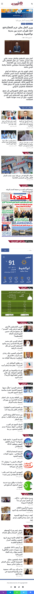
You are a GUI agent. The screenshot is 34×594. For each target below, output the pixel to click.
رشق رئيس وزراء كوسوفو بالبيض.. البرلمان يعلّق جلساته (12, 531)
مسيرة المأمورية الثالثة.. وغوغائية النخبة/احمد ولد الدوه (22, 509)
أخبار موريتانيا (20, 20)
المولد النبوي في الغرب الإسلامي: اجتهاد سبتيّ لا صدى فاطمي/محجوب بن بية (12, 426)
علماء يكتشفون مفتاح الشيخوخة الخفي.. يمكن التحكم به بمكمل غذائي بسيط (11, 561)
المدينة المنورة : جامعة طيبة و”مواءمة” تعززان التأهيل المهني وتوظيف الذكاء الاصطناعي (12, 442)
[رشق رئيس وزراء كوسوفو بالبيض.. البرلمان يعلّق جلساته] (28, 532)
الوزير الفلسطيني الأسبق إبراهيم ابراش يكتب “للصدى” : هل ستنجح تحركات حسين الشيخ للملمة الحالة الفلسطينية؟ (11, 331)
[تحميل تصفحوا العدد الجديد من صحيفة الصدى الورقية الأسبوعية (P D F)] (17, 237)
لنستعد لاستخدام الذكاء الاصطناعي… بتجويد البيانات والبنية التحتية (12, 453)
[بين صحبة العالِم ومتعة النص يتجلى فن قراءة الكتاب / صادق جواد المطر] (28, 416)
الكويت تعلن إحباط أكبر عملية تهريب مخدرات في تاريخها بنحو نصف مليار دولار (8, 122)
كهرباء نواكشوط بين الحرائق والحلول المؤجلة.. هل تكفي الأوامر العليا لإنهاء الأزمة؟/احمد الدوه (12, 373)
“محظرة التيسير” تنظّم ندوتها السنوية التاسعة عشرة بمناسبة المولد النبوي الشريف (9, 142)
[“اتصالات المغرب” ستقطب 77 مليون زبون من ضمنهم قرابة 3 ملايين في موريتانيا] (28, 465)
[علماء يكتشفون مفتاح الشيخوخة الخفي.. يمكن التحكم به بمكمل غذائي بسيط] (28, 561)
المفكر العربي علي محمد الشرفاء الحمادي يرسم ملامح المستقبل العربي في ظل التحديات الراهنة (12, 344)
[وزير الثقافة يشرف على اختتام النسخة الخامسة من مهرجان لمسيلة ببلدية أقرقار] (28, 399)
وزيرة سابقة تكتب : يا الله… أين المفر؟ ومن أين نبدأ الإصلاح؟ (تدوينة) (23, 500)
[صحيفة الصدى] (17, 3)
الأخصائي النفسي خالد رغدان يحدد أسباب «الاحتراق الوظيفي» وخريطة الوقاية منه (12, 355)
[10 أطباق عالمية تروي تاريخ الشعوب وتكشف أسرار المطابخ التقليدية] (28, 539)
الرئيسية (28, 20)
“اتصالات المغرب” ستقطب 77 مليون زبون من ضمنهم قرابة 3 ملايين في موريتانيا (12, 464)
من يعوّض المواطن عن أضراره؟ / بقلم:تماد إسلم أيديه (11, 364)
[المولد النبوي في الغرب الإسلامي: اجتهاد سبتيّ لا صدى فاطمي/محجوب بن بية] (28, 426)
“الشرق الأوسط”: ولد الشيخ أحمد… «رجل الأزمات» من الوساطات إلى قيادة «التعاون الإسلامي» (26, 123)
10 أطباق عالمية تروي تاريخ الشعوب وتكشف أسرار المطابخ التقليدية (13, 539)
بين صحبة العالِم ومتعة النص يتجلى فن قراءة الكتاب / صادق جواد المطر (12, 416)
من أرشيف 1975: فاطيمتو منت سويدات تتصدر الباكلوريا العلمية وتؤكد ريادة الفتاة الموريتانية (12, 550)
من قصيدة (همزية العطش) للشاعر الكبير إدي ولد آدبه (13, 408)
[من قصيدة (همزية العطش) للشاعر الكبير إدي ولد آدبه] (28, 409)
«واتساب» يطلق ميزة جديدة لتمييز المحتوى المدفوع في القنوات (12, 484)
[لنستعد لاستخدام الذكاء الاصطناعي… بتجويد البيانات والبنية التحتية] (28, 454)
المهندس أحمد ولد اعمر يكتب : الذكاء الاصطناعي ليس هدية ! (11, 473)
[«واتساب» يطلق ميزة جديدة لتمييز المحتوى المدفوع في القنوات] (28, 485)
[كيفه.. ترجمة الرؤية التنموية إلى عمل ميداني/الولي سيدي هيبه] (5, 517)
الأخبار (23, 24)
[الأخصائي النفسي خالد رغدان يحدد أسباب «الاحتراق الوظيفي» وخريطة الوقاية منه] (28, 355)
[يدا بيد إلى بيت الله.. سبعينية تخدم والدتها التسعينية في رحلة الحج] (28, 571)
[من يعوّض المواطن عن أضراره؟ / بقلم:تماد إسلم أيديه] (28, 365)
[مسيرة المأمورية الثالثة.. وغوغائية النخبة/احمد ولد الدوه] (5, 510)
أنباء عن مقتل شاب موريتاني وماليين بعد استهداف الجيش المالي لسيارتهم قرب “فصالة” (25, 144)
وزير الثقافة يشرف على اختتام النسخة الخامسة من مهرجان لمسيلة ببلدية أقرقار (12, 399)
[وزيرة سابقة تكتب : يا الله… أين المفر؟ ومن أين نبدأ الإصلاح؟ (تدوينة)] (5, 499)
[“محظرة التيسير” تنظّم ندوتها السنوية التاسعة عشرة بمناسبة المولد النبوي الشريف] (8, 134)
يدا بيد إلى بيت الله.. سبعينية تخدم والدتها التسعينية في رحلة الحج (12, 571)
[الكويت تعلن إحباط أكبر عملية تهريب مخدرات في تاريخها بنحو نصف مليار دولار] (8, 115)
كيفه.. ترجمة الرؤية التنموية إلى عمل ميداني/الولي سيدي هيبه (23, 517)
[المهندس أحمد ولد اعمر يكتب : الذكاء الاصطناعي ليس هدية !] (28, 475)
